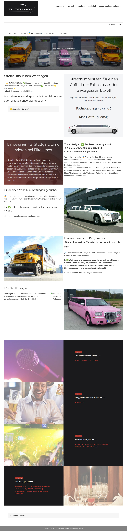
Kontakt (81, 528)
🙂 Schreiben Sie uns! (19, 109)
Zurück (114, 24)
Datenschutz (74, 528)
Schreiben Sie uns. (18, 515)
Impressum (68, 528)
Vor (120, 24)
